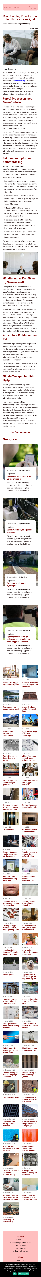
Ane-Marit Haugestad (23, 630)
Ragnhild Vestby (24, 24)
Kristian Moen (23, 577)
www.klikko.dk (22, 1251)
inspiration (34, 28)
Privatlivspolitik (23, 1274)
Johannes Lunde (24, 470)
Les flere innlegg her (20, 432)
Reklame (20, 1260)
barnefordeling (19, 81)
